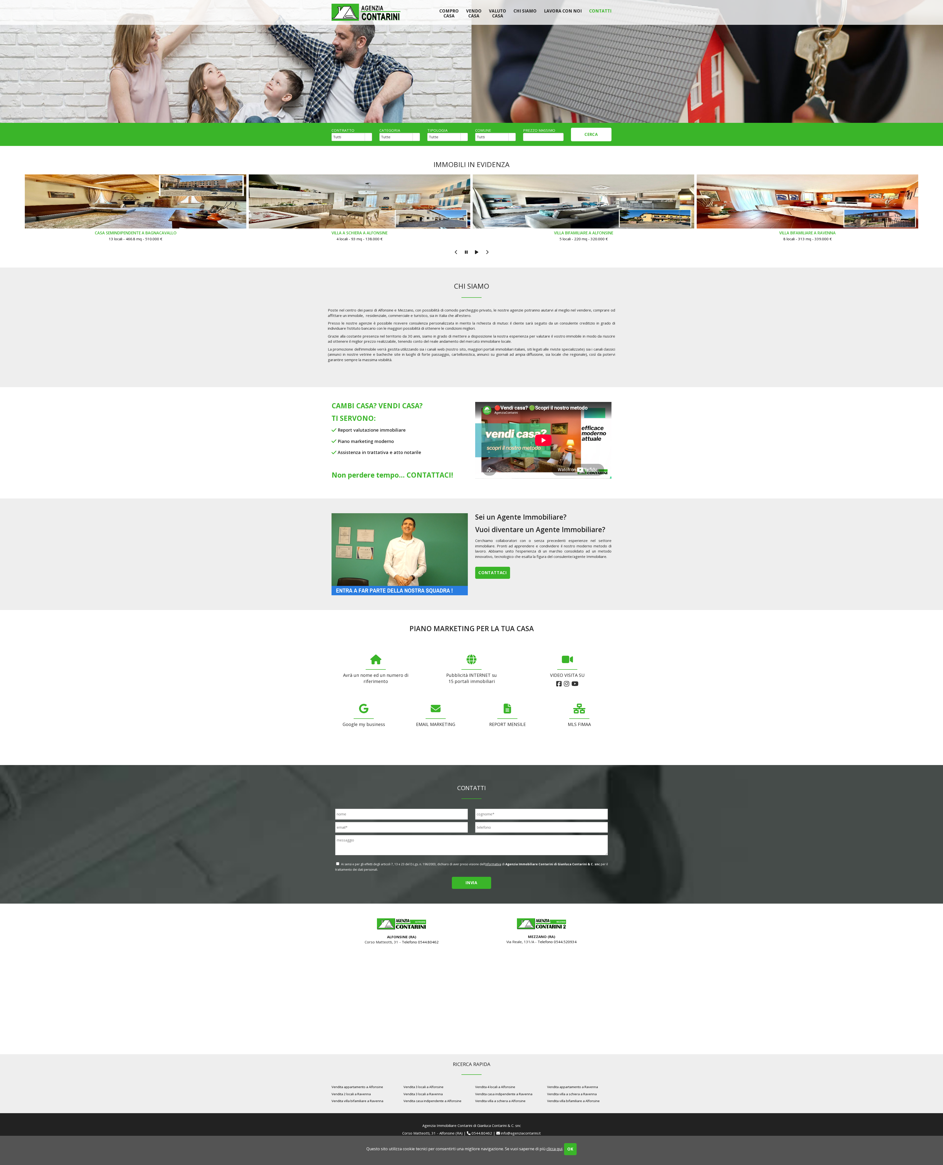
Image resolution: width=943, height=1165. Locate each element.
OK (570, 1149)
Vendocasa (474, 13)
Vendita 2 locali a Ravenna (351, 1094)
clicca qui (554, 1148)
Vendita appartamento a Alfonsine (357, 1087)
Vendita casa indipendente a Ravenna (503, 1094)
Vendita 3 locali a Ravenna (423, 1094)
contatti (600, 11)
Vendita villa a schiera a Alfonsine (500, 1101)
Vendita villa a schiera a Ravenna (572, 1094)
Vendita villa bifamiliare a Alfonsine (573, 1101)
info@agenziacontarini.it (521, 1133)
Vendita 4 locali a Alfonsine (495, 1087)
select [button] (368, 137)
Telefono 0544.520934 (557, 941)
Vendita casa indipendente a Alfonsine (432, 1101)
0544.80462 (482, 1133)
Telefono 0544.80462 (420, 941)
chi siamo (525, 11)
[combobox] (348, 137)
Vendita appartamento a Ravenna (572, 1087)
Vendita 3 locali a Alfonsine (423, 1087)
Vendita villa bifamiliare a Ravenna (357, 1101)
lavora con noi (563, 11)
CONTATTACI (428, 475)
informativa (493, 864)
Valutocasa (497, 13)
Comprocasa (449, 13)
